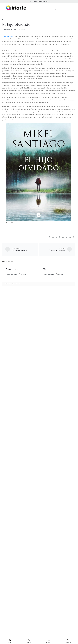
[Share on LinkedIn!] (66, 237)
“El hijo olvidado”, (8, 36)
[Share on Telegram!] (59, 237)
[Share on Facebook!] (49, 237)
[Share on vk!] (70, 237)
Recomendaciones (8, 20)
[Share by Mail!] (53, 237)
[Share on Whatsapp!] (63, 237)
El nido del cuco (12, 269)
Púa (44, 269)
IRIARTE (23, 30)
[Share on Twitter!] (56, 237)
